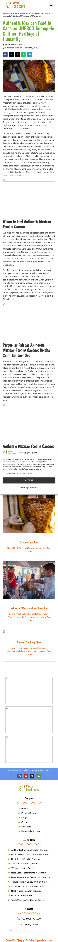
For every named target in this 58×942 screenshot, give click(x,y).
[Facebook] (19, 776)
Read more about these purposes (19, 473)
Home (5, 13)
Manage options (29, 487)
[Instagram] (32, 776)
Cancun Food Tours (13, 175)
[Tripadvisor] (38, 776)
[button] (51, 5)
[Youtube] (26, 776)
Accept (29, 480)
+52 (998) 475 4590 (31, 919)
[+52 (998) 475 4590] (18, 918)
